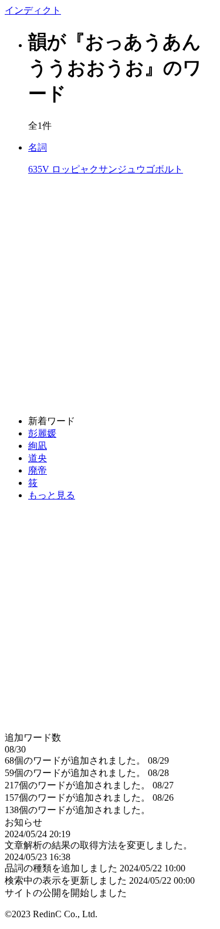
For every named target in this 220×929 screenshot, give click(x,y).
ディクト (33, 10)
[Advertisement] (110, 295)
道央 (37, 458)
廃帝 (37, 470)
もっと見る (51, 495)
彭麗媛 (42, 433)
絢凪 (37, 446)
